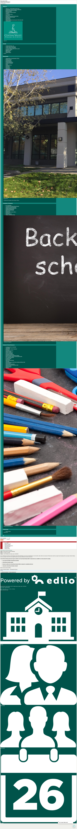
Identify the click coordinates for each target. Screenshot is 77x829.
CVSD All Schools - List (10, 45)
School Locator (7, 548)
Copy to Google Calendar (4, 569)
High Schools (8, 51)
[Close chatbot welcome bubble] (58, 821)
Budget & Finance (9, 11)
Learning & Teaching (9, 63)
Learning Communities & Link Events (12, 16)
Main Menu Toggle (3, 4)
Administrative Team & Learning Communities (13, 9)
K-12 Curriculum (8, 205)
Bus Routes (7, 349)
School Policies (8, 363)
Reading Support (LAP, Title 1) (11, 211)
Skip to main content (3, 0)
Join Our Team (8, 531)
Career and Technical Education (11, 207)
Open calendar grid (12, 572)
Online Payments (7, 546)
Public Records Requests (10, 360)
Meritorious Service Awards (10, 17)
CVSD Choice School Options (11, 46)
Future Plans (8, 15)
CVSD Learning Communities (11, 47)
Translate (8, 539)
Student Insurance (9, 365)
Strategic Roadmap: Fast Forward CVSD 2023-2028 (14, 19)
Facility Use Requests (9, 352)
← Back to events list (4, 572)
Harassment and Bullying (10, 354)
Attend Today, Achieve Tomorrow (11, 348)
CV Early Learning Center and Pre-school (13, 48)
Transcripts (7, 361)
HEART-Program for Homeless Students (12, 355)
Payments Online (8, 358)
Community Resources (9, 350)
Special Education (9, 213)
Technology (8, 67)
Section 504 (8, 212)
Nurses (7, 64)
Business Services (9, 59)
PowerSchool (8, 359)
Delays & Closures (8, 543)
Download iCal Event (13, 569)
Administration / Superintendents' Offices (12, 58)
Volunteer (7, 367)
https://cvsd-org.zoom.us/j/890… (5, 567)
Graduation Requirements (10, 209)
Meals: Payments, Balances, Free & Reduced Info (14, 356)
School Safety (8, 66)
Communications (8, 60)
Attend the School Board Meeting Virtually (10, 565)
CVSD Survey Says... (9, 14)
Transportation (8, 68)
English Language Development (11, 208)
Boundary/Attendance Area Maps (11, 10)
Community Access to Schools (11, 12)
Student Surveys (8, 366)
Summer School (8, 52)
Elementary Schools (9, 49)
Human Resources (9, 61)
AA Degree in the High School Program (12, 206)
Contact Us (7, 13)
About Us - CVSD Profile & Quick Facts (12, 8)
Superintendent (8, 20)
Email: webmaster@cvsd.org (5, 590)
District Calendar (8, 351)
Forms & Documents (9, 353)
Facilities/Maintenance (9, 62)
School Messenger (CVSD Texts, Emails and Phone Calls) (15, 362)
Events (1, 570)
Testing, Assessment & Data (10, 214)
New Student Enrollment (10, 357)
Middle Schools (8, 50)
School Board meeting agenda (8, 562)
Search (4, 536)
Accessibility (8, 347)
